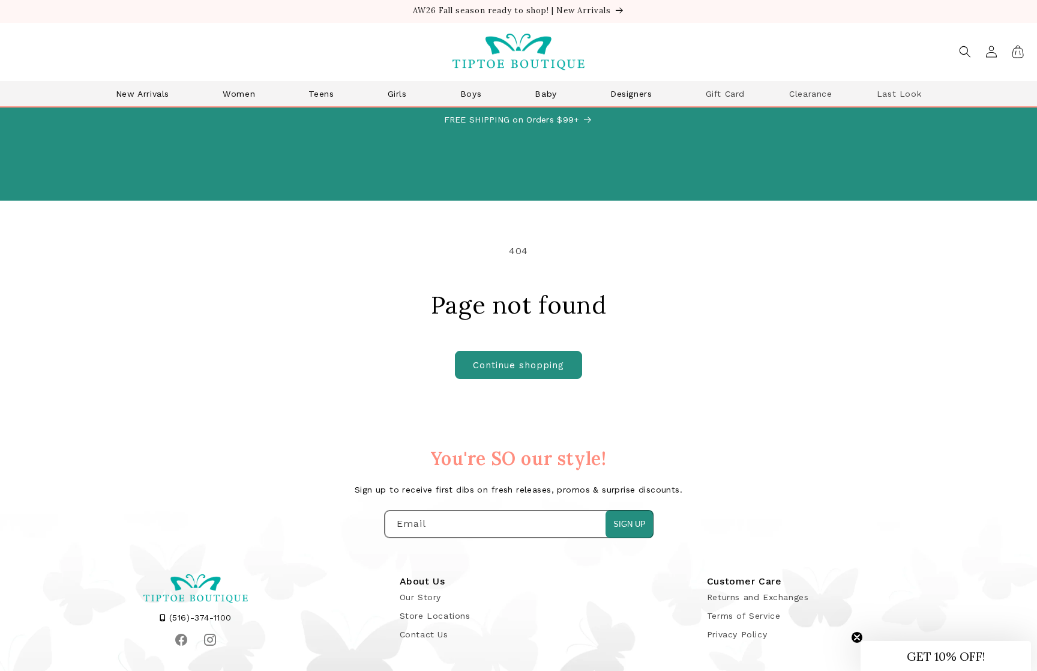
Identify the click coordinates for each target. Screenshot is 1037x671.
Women (239, 94)
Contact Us (424, 634)
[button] (147, 93)
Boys (470, 94)
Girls (397, 94)
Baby (545, 94)
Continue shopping (518, 365)
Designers (631, 94)
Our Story (420, 597)
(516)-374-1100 (199, 617)
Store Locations (435, 616)
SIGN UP (629, 524)
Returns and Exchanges (758, 597)
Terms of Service (744, 616)
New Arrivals (142, 94)
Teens (321, 94)
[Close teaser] (857, 637)
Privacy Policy (737, 634)
